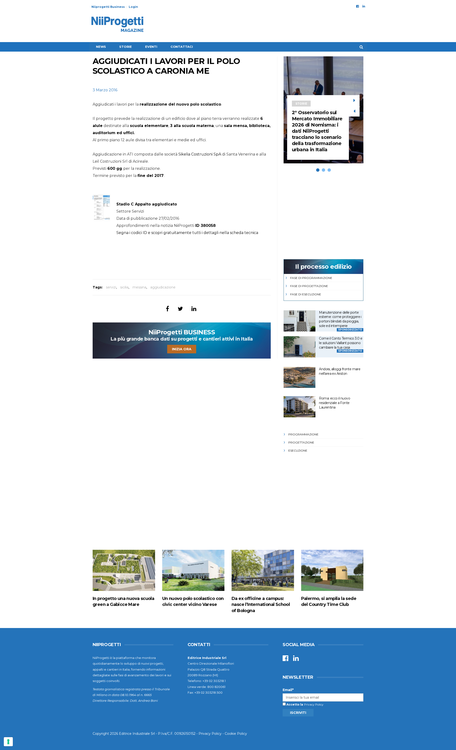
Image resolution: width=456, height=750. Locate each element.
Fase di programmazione (311, 278)
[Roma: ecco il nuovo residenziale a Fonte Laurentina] (299, 406)
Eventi (151, 47)
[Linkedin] (363, 6)
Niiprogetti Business (108, 7)
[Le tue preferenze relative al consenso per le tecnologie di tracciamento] (8, 741)
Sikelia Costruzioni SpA (199, 154)
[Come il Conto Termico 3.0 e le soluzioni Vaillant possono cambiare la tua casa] (299, 346)
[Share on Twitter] (180, 309)
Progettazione (301, 442)
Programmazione (303, 434)
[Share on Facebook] (167, 309)
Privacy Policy (313, 704)
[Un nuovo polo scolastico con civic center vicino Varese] (193, 570)
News (101, 47)
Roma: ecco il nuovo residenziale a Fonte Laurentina (334, 402)
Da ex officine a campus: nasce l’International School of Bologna (261, 604)
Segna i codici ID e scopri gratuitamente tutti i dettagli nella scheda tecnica (187, 232)
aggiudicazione (163, 287)
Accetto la (294, 704)
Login (133, 7)
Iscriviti (298, 713)
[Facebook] (357, 6)
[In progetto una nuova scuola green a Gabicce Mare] (124, 570)
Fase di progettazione (309, 286)
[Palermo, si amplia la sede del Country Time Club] (332, 570)
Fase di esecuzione (305, 294)
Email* (288, 690)
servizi (111, 287)
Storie (125, 47)
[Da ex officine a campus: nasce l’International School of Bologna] (263, 570)
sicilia (124, 287)
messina (139, 287)
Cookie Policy (236, 733)
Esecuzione (297, 450)
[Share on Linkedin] (194, 309)
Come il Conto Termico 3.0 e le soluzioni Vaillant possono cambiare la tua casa (340, 342)
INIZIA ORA (181, 349)
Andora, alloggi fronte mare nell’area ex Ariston (339, 371)
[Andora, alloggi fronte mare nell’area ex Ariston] (299, 377)
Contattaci (182, 47)
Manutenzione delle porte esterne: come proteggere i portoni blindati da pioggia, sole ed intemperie (340, 319)
